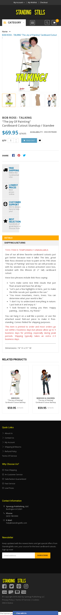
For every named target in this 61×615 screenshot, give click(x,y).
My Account (9, 442)
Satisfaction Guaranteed (15, 479)
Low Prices (9, 488)
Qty (4, 140)
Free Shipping (10, 470)
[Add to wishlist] (39, 140)
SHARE (5, 155)
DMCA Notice (7, 603)
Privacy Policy (8, 599)
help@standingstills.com (16, 523)
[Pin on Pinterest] (19, 155)
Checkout (44, 2)
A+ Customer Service (13, 474)
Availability (36, 132)
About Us (8, 433)
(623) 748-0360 (12, 516)
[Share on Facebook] (14, 155)
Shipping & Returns (14, 243)
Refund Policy (10, 451)
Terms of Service (9, 456)
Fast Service (9, 483)
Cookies (35, 599)
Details (8, 238)
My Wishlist (32, 2)
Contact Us (9, 438)
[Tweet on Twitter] (25, 155)
